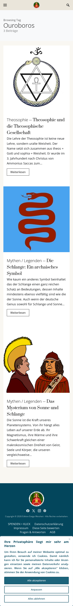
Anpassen (36, 589)
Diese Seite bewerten (45, 528)
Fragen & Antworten (33, 532)
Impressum (21, 528)
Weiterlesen (18, 172)
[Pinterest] (44, 510)
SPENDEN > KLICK (19, 524)
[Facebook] (27, 510)
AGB (52, 532)
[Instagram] (39, 510)
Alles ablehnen (36, 598)
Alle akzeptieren (36, 580)
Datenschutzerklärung (48, 524)
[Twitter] (33, 510)
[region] (36, 571)
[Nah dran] (69, 539)
